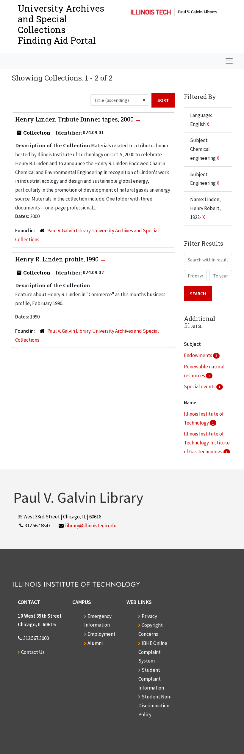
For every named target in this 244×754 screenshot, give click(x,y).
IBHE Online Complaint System (152, 652)
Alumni (95, 643)
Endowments (198, 355)
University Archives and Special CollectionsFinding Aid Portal (61, 24)
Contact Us (33, 652)
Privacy (149, 616)
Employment (101, 634)
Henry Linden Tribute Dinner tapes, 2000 (75, 119)
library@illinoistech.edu (91, 525)
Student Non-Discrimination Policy (155, 705)
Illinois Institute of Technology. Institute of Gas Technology (207, 442)
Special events (200, 386)
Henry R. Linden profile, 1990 (57, 259)
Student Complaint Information (151, 679)
